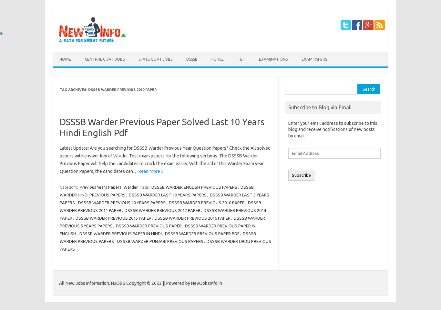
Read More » (150, 171)
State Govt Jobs (155, 59)
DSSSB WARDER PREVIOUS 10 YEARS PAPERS (122, 202)
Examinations (273, 59)
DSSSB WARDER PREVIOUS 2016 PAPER (193, 218)
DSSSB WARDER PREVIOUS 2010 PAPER (207, 202)
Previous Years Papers (100, 187)
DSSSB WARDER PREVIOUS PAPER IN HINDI (120, 233)
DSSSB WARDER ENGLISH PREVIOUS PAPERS (194, 187)
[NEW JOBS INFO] (92, 41)
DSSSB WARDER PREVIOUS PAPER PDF (202, 233)
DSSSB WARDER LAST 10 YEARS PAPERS (168, 195)
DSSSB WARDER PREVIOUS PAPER (149, 226)
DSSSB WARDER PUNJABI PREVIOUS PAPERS (160, 241)
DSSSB (192, 59)
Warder (131, 187)
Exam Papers (314, 59)
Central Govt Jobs (105, 59)
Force (217, 59)
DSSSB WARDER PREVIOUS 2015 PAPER (113, 218)
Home (65, 59)
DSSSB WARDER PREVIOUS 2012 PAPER (162, 210)
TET (241, 59)
